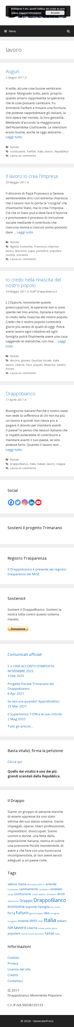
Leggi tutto (14, 137)
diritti (61, 894)
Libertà (19, 365)
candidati (56, 889)
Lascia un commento (23, 155)
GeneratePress (43, 1021)
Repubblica (61, 151)
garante (33, 913)
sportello (39, 933)
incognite (12, 921)
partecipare (51, 928)
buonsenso (13, 889)
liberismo (21, 251)
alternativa (32, 884)
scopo (31, 933)
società (10, 255)
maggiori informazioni (30, 12)
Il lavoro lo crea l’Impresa (32, 176)
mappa (60, 464)
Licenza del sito (19, 969)
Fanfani (31, 151)
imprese (53, 246)
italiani (41, 464)
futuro (22, 912)
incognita (54, 913)
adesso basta (17, 884)
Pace (29, 365)
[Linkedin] (31, 502)
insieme (23, 921)
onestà (41, 928)
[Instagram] (25, 502)
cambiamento (28, 889)
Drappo (26, 900)
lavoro (49, 151)
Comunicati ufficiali (25, 654)
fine (52, 907)
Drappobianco (20, 393)
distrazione (13, 901)
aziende (51, 884)
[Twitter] (18, 502)
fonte (57, 907)
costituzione (17, 151)
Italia (40, 151)
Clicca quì (15, 761)
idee (47, 913)
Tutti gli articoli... (20, 726)
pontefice (42, 251)
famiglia (44, 907)
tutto (57, 933)
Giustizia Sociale (41, 360)
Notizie (14, 147)
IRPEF (33, 921)
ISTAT (40, 921)
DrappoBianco (19, 464)
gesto (40, 913)
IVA (10, 927)
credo (35, 894)
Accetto (55, 12)
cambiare (44, 889)
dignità (14, 246)
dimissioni (52, 894)
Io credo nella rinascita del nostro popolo (33, 282)
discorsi (15, 360)
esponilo (31, 907)
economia (26, 246)
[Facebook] (11, 502)
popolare (55, 251)
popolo (38, 365)
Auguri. (13, 71)
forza (11, 913)
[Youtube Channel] (38, 502)
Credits (13, 975)
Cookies (13, 957)
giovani (25, 360)
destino (42, 894)
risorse (24, 933)
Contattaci (15, 981)
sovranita (22, 255)
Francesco (40, 246)
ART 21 (41, 884)
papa (31, 251)
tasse (49, 933)
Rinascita (49, 365)
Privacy (13, 963)
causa (10, 894)
